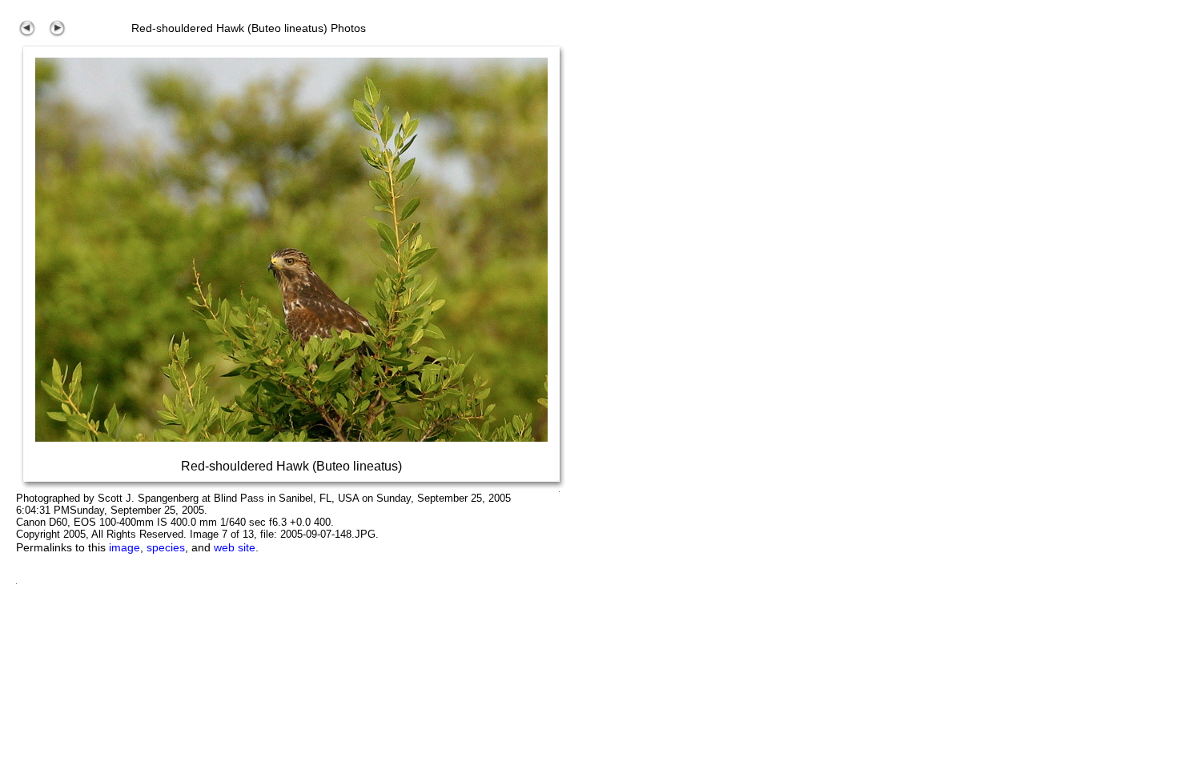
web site (234, 547)
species (166, 547)
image (124, 547)
